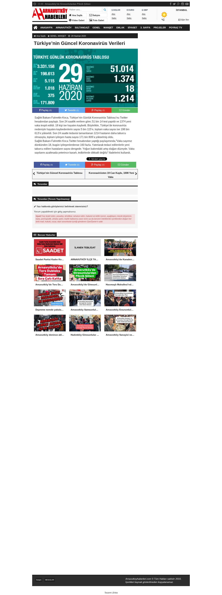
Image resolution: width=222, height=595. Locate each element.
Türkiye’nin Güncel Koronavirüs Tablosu (59, 173)
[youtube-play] (187, 4)
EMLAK (120, 27)
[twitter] (174, 4)
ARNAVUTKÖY (64, 27)
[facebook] (170, 4)
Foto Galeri (98, 20)
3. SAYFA (145, 27)
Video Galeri (78, 20)
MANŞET (108, 27)
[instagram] (182, 4)
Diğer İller (184, 20)
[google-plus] (178, 4)
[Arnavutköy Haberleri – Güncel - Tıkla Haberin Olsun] (49, 14)
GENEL (96, 27)
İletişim (96, 15)
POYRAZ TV (175, 27)
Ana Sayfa (77, 15)
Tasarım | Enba (111, 593)
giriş (60, 211)
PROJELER (160, 27)
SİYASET (132, 27)
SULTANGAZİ (82, 27)
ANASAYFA (46, 27)
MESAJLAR (49, 580)
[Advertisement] (165, 88)
